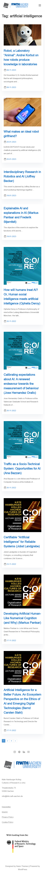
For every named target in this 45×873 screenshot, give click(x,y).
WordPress (22, 869)
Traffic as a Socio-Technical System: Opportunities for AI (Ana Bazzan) (22, 468)
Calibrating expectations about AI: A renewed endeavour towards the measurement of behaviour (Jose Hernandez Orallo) (21, 383)
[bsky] (19, 753)
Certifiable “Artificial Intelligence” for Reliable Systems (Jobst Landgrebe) (22, 541)
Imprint (5, 812)
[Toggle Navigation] (39, 5)
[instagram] (15, 753)
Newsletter (6, 807)
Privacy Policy (8, 817)
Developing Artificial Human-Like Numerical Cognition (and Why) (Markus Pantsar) (22, 618)
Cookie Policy (7, 822)
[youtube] (28, 753)
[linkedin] (24, 753)
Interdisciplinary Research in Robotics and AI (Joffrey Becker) (22, 176)
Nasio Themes (22, 866)
